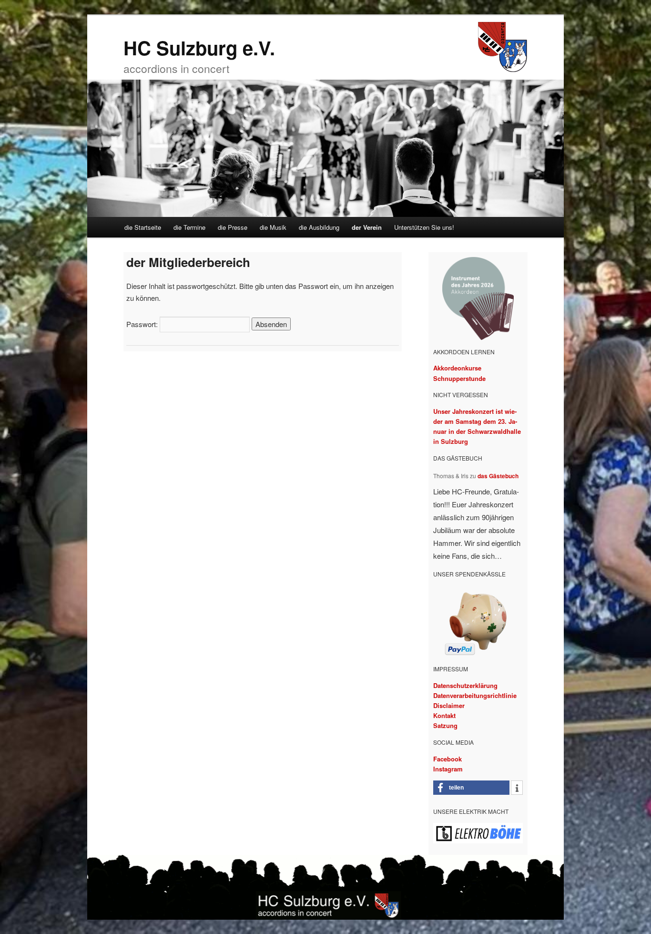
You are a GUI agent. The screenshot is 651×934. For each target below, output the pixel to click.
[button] (471, 787)
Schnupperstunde (459, 378)
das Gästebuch (498, 476)
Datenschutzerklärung (465, 685)
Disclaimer (449, 705)
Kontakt (444, 715)
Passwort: (143, 324)
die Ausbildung (319, 227)
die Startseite (142, 227)
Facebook (447, 758)
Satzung (445, 725)
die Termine (189, 227)
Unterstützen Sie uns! (424, 227)
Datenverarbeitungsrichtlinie (475, 695)
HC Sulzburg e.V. (199, 47)
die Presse (232, 227)
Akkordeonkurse (457, 367)
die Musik (273, 227)
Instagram (448, 768)
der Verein (367, 227)
